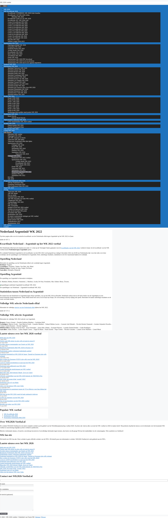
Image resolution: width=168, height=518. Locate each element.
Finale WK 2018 (17, 147)
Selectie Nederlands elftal (15, 182)
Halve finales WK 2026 (15, 54)
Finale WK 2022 (17, 166)
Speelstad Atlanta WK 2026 (16, 70)
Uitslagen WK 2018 (18, 145)
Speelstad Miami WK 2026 (16, 94)
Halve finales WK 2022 (23, 165)
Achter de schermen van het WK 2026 (12, 397)
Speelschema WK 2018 (15, 143)
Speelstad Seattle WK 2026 (16, 86)
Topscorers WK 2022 (18, 168)
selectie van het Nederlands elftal (24, 307)
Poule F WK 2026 (13, 107)
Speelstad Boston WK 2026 (16, 71)
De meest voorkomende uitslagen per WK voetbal (23, 216)
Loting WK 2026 (9, 130)
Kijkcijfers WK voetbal (15, 134)
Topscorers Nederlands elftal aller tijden (20, 141)
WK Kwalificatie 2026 (11, 11)
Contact (6, 227)
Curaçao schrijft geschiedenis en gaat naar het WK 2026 (17, 363)
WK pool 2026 (12, 204)
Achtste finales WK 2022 (23, 161)
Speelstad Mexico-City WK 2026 (18, 84)
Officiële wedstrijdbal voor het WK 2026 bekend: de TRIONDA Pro (21, 376)
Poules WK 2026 (9, 96)
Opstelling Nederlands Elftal (16, 184)
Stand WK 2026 (9, 188)
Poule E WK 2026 (13, 105)
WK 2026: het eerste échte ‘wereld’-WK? (13, 379)
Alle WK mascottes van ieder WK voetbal (21, 198)
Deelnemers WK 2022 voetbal (21, 157)
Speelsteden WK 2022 (18, 170)
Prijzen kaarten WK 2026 (15, 125)
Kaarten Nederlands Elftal (16, 127)
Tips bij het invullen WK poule (17, 211)
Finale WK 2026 (13, 57)
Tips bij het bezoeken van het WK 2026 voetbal (14, 401)
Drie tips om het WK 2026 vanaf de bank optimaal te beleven (19, 394)
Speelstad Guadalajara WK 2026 (18, 75)
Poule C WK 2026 (13, 102)
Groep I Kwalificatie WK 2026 (17, 36)
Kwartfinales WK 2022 (23, 163)
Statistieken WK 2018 (18, 152)
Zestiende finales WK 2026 (16, 48)
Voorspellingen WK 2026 (16, 202)
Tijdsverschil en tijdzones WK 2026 (15, 120)
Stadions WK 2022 (17, 173)
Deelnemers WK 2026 (11, 114)
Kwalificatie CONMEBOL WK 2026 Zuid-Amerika (24, 13)
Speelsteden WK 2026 (11, 66)
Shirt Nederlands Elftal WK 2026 (18, 186)
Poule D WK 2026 (13, 103)
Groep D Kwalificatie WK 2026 (18, 27)
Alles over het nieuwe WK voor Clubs (12, 386)
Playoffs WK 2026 (13, 39)
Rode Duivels (12, 116)
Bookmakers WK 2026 (15, 214)
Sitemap (37, 517)
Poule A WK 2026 (13, 98)
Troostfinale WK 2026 (15, 55)
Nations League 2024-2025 (16, 41)
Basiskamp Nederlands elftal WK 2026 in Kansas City (16, 347)
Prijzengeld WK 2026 (14, 136)
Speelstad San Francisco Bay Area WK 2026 (21, 87)
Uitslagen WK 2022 (14, 156)
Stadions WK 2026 (10, 64)
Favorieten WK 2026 (14, 213)
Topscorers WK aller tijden (16, 139)
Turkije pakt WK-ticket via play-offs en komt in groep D (17, 341)
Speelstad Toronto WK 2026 (16, 82)
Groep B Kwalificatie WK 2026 (18, 24)
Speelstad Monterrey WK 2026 (17, 91)
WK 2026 (7, 9)
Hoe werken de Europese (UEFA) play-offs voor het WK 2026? (19, 359)
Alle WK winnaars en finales (17, 138)
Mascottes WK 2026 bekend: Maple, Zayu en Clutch (16, 372)
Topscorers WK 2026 (14, 191)
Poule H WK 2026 (13, 110)
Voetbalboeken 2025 (14, 221)
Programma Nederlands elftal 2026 (14, 181)
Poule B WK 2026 (13, 100)
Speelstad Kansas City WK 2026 (18, 78)
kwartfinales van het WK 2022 (70, 248)
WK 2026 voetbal (5, 2)
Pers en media (12, 195)
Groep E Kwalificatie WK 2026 (17, 29)
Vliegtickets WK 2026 (15, 200)
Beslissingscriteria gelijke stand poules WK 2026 (23, 112)
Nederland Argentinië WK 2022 (21, 172)
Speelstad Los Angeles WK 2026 (18, 80)
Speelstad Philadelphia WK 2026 (18, 89)
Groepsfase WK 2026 (14, 47)
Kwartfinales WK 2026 (15, 52)
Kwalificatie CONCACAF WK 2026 (19, 18)
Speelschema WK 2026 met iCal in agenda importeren (24, 62)
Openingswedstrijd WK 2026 (17, 45)
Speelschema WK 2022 (19, 159)
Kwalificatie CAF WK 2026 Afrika (19, 15)
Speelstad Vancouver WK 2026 (17, 68)
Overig (6, 190)
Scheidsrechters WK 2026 (16, 197)
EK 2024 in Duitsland (14, 218)
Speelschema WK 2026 (11, 43)
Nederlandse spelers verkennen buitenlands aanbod (15, 351)
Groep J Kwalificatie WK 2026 (17, 38)
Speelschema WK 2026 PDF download (20, 59)
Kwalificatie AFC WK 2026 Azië (18, 20)
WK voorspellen (13, 205)
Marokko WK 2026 (18, 17)
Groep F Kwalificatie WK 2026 (17, 31)
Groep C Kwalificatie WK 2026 (18, 25)
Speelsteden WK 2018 (18, 148)
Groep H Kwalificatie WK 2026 (18, 34)
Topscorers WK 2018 (22, 154)
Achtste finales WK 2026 (15, 50)
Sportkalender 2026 (14, 223)
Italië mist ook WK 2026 (7, 338)
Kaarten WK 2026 (9, 123)
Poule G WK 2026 (13, 109)
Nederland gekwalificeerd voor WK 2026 (13, 366)
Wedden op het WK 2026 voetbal (18, 207)
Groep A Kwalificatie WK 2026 (17, 22)
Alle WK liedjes (13, 193)
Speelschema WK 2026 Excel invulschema (21, 61)
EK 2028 (10, 177)
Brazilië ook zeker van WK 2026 (10, 404)
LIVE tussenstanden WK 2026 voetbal (20, 121)
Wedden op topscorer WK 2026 (17, 209)
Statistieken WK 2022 (18, 175)
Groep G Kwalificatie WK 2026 (18, 32)
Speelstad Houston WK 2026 (17, 77)
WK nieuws (7, 225)
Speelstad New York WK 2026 (17, 93)
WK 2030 (11, 179)
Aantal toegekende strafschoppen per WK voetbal (15, 369)
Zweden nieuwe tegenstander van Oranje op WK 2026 (17, 344)
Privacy (43, 517)
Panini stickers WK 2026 (15, 220)
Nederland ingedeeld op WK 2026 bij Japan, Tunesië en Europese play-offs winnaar (26, 456)
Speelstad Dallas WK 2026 (16, 73)
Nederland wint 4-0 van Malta (9, 382)
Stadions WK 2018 (17, 150)
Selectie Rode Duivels (18, 118)
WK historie (7, 132)
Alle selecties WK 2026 (11, 129)
